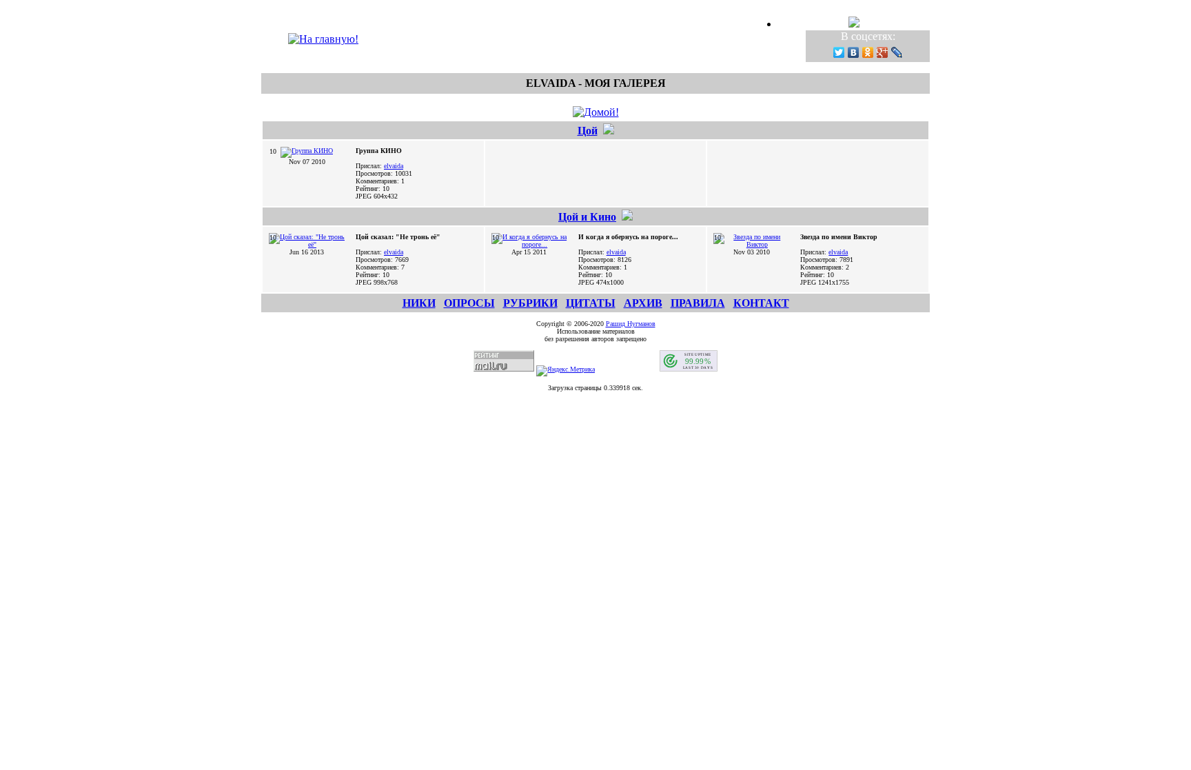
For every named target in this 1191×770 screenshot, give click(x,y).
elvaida (393, 166)
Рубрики (530, 303)
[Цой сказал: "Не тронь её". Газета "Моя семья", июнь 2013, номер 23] (307, 244)
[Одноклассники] (868, 52)
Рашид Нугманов (630, 323)
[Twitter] (839, 52)
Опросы (469, 303)
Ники (419, 303)
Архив (643, 303)
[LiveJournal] (897, 52)
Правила (698, 303)
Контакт (761, 303)
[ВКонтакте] (853, 52)
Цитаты (590, 303)
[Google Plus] (882, 52)
